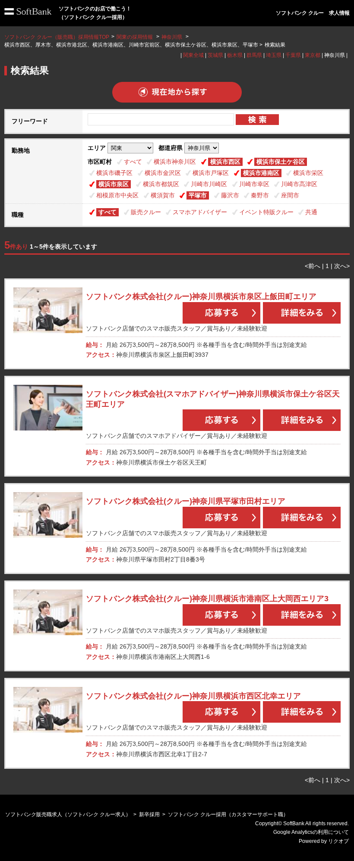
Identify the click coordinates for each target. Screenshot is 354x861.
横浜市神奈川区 (175, 161)
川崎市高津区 (299, 184)
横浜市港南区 (261, 172)
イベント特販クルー (266, 212)
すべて (133, 161)
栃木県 (235, 55)
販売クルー (146, 212)
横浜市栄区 (308, 172)
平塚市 (198, 195)
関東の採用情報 (135, 37)
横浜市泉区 (113, 184)
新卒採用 (149, 814)
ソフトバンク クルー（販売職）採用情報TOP (56, 37)
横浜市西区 (225, 161)
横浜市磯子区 (114, 172)
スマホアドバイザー (200, 212)
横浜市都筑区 (161, 184)
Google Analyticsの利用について (311, 832)
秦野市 (260, 195)
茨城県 (215, 55)
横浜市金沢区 (163, 172)
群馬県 (254, 55)
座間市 (290, 195)
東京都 (312, 55)
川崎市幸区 (254, 184)
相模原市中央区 (117, 195)
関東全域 (193, 55)
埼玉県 (273, 55)
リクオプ (338, 841)
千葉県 (293, 55)
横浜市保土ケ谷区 (280, 161)
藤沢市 (230, 195)
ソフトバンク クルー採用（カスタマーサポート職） (228, 814)
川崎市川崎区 (209, 184)
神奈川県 (171, 37)
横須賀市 (163, 195)
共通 (311, 212)
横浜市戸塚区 (211, 172)
